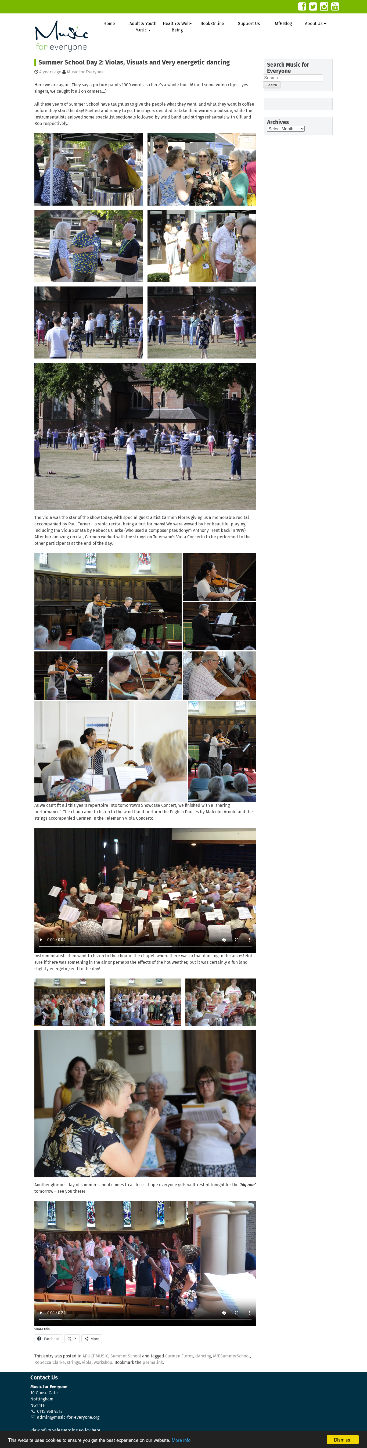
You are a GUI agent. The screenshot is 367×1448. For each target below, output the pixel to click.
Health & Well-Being (177, 26)
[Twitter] (313, 6)
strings (73, 1362)
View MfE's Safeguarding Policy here (65, 1430)
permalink (153, 1362)
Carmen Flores (179, 1356)
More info (181, 1439)
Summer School (125, 1356)
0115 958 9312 (50, 1411)
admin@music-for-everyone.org (68, 1417)
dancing (203, 1356)
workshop (103, 1362)
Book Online (212, 23)
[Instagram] (324, 6)
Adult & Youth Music (142, 26)
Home (109, 23)
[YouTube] (335, 6)
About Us (314, 23)
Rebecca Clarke (49, 1362)
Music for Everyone (85, 72)
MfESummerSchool (231, 1356)
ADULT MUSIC (95, 1356)
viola (87, 1362)
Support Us (249, 23)
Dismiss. (343, 1439)
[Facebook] (302, 6)
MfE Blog (283, 23)
